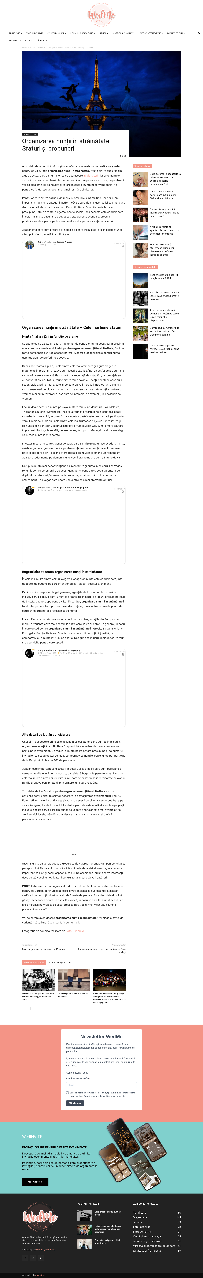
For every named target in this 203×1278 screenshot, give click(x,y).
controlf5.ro (40, 1275)
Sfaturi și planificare (38, 47)
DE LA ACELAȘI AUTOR (59, 962)
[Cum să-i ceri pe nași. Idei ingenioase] (84, 1244)
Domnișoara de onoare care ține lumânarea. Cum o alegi (102, 951)
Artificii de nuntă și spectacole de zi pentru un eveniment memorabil (164, 230)
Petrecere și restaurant (81, 33)
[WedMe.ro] (101, 15)
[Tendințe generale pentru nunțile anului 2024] (140, 280)
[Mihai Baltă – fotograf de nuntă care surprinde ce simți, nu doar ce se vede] (38, 980)
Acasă (24, 47)
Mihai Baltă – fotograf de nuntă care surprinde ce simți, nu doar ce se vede (38, 996)
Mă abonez (75, 1103)
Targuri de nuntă (34, 33)
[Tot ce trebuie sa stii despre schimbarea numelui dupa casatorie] (84, 1230)
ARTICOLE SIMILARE (34, 962)
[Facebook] (25, 1258)
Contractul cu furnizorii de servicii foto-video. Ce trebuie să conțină (164, 331)
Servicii (102, 33)
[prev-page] (24, 1008)
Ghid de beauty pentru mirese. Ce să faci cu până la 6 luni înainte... (164, 349)
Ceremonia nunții (55, 33)
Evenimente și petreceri (19, 40)
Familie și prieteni (175, 33)
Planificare (14, 33)
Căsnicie (41, 40)
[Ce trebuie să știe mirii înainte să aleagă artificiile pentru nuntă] (140, 215)
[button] (199, 33)
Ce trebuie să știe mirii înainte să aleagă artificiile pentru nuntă (164, 213)
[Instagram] (33, 1258)
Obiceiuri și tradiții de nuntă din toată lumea (43, 949)
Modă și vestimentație (150, 33)
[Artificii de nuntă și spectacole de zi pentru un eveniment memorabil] (140, 232)
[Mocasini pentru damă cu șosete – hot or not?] (74, 980)
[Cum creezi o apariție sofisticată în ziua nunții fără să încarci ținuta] (140, 197)
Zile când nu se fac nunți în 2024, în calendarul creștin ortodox (165, 296)
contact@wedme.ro (45, 1249)
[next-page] (29, 1008)
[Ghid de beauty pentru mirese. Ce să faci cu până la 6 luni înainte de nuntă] (140, 351)
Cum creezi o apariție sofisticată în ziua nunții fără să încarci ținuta (163, 195)
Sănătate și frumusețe (122, 33)
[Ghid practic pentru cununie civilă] (84, 1215)
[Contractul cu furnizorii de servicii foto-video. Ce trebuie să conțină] (140, 333)
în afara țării (91, 175)
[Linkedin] (41, 1258)
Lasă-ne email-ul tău (77, 1078)
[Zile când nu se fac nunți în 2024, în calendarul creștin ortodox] (140, 298)
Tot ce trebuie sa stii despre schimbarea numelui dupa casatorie (108, 1229)
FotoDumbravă (75, 931)
